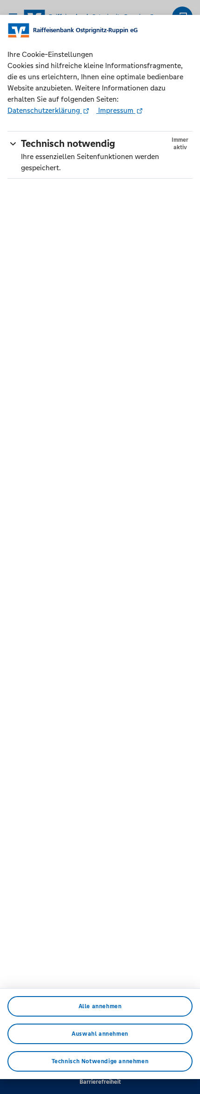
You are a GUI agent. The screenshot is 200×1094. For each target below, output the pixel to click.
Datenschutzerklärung (44, 110)
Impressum (115, 110)
